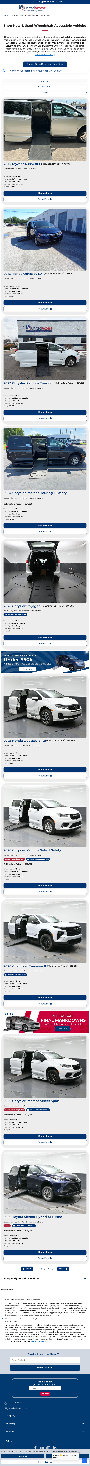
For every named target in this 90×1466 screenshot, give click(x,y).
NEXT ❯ (63, 1269)
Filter (45, 82)
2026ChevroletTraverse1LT (26, 966)
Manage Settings (45, 1462)
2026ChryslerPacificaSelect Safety (32, 850)
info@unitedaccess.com (19, 1408)
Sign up (45, 1393)
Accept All (23, 1456)
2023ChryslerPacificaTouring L (29, 383)
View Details (45, 199)
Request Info (45, 193)
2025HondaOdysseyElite (25, 741)
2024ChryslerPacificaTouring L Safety (35, 493)
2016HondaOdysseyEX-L (24, 274)
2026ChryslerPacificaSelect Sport (32, 1101)
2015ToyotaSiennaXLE (22, 164)
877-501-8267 (15, 1403)
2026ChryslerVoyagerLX (24, 606)
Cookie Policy (57, 1451)
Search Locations (45, 1367)
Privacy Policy (71, 1451)
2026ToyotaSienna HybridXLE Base (33, 1217)
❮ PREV (27, 1269)
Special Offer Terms (38, 1341)
